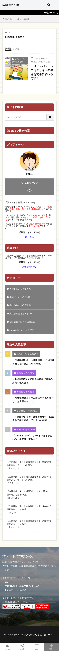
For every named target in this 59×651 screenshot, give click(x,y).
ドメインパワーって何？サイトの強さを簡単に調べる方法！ (42, 72)
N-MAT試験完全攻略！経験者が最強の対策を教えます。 (32, 381)
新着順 (8, 48)
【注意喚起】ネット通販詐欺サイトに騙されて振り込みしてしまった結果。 (33, 418)
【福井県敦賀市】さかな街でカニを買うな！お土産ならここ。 (33, 399)
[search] (50, 117)
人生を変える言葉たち (20, 288)
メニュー (37, 649)
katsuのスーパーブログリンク (24, 330)
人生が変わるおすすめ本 (21, 313)
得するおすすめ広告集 (20, 305)
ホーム (7, 649)
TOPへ (51, 649)
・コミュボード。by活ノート (16, 590)
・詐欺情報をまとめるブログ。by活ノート (22, 586)
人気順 (16, 48)
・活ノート (7, 582)
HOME (8, 19)
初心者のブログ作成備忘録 (19, 60)
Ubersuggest (23, 19)
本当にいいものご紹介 (20, 297)
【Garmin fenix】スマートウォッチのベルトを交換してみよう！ (32, 437)
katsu (12, 468)
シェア (22, 649)
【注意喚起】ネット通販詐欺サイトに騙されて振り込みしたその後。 (33, 362)
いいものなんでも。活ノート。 (39, 634)
